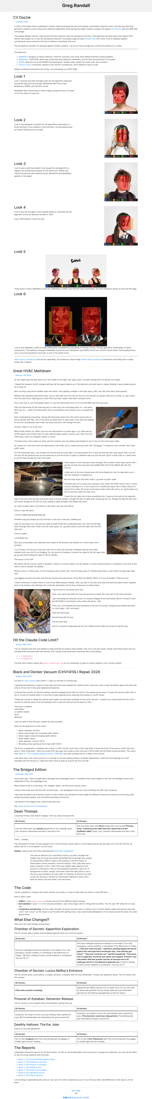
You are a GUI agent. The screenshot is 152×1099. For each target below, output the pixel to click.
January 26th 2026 (23, 676)
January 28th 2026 (23, 644)
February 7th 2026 (23, 375)
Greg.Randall (76, 5)
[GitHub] (68, 1097)
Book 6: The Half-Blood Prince (31, 1073)
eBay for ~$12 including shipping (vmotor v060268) (41, 754)
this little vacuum (28, 681)
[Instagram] (64, 1097)
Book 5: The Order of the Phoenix (33, 1070)
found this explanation (63, 851)
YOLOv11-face (24, 65)
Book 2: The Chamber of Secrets (32, 1062)
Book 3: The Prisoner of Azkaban (33, 1065)
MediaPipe (23, 57)
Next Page (76, 1090)
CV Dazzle (116, 29)
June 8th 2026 (21, 22)
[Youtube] (70, 1097)
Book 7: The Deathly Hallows (31, 1075)
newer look (91, 39)
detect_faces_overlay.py (92, 359)
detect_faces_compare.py (25, 359)
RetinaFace (23, 59)
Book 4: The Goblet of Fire (30, 1067)
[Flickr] (66, 1097)
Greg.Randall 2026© (80, 1097)
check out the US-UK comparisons (32, 806)
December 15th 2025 (24, 774)
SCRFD (21, 62)
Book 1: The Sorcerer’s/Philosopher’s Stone (37, 1059)
